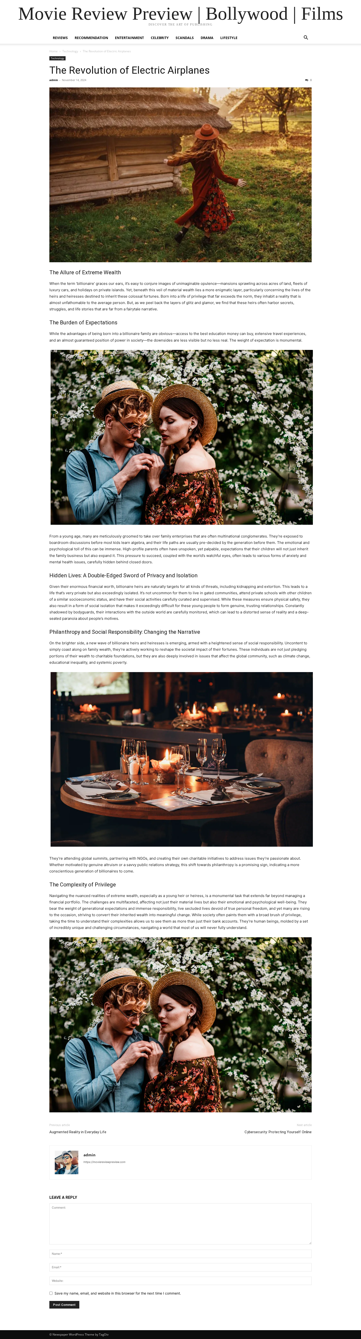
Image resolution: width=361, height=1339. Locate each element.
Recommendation (91, 37)
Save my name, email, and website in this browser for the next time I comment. (118, 1293)
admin (53, 80)
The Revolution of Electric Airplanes (129, 70)
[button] (306, 38)
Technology (70, 51)
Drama (207, 37)
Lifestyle (228, 37)
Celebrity (160, 37)
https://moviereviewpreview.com (104, 1162)
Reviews (60, 37)
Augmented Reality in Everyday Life (77, 1132)
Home (53, 51)
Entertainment (129, 37)
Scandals (185, 37)
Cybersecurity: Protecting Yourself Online (278, 1132)
